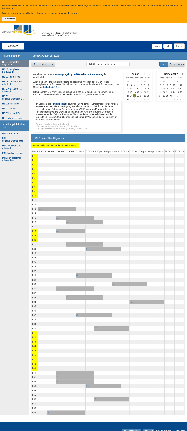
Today (43, 64)
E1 (33, 156)
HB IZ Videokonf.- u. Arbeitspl (12, 90)
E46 (34, 355)
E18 (34, 231)
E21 (34, 244)
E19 (34, 235)
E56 (34, 399)
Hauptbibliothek (59, 104)
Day (164, 64)
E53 (34, 386)
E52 (34, 381)
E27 (34, 271)
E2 (33, 160)
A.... (131, 302)
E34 (34, 302)
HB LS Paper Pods (11, 76)
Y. (57, 377)
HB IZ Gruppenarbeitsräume (13, 97)
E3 (33, 164)
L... (40, 209)
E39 (34, 324)
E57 (34, 403)
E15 (34, 218)
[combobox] (108, 64)
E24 (34, 257)
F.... (87, 386)
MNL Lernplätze (10, 133)
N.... (58, 217)
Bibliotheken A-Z (51, 87)
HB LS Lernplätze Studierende (10, 70)
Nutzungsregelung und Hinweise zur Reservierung (79, 74)
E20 (34, 240)
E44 (34, 346)
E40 (34, 328)
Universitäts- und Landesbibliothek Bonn (59, 33)
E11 (34, 200)
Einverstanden (9, 19)
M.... (68, 222)
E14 (34, 213)
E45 (34, 350)
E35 (34, 306)
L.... (68, 244)
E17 (34, 226)
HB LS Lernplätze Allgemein (10, 63)
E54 (34, 390)
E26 (34, 266)
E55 (34, 395)
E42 (34, 337)
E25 (34, 262)
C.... (68, 297)
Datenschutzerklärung (68, 13)
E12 (34, 204)
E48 (34, 364)
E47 (34, 359)
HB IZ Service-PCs (11, 113)
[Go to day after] (52, 64)
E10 (34, 195)
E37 (34, 315)
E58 (34, 408)
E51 (34, 377)
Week (172, 64)
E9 (33, 191)
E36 (34, 310)
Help (168, 46)
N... (57, 381)
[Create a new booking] (42, 156)
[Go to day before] (34, 64)
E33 (34, 297)
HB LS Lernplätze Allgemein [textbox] (101, 64)
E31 (34, 288)
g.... (87, 248)
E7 (33, 182)
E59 (34, 412)
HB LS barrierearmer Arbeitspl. (12, 82)
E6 (33, 178)
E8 (33, 187)
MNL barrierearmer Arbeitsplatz (11, 159)
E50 (34, 373)
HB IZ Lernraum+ (10, 103)
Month (180, 64)
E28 (34, 275)
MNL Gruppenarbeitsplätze (12, 139)
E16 (34, 222)
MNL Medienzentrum (12, 153)
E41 (34, 333)
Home (157, 46)
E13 (34, 209)
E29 (34, 280)
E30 (34, 284)
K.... (96, 399)
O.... (58, 288)
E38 (34, 319)
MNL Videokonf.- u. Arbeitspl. (11, 147)
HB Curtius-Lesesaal (12, 118)
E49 (34, 368)
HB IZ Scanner (9, 108)
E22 (34, 248)
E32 (34, 293)
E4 (33, 169)
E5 (33, 173)
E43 (34, 341)
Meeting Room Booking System (55, 35)
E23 (34, 253)
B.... (78, 275)
